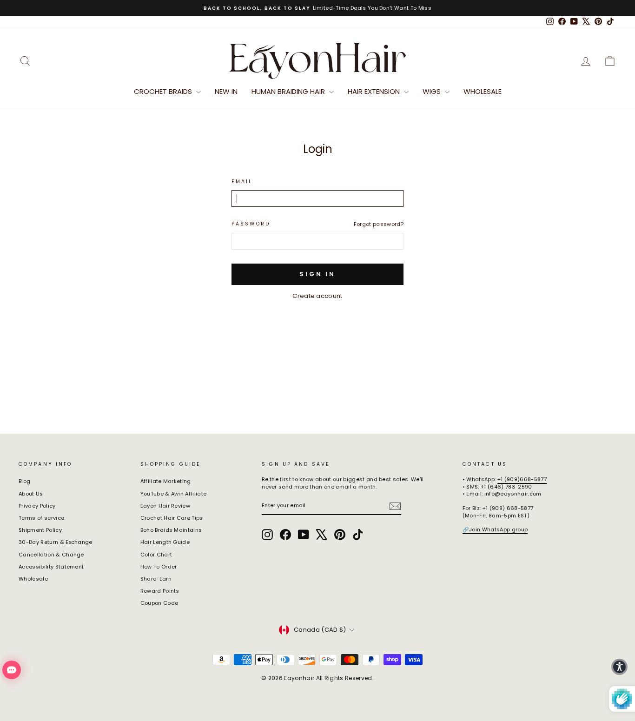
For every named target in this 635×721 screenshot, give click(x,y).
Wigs (433, 91)
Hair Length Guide (165, 542)
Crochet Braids (164, 91)
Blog (24, 481)
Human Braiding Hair (289, 91)
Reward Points (159, 591)
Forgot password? (378, 224)
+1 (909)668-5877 (522, 479)
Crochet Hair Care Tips (171, 518)
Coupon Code (159, 603)
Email (242, 182)
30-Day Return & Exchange (56, 542)
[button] (619, 667)
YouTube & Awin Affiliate (173, 493)
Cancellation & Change (51, 554)
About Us (31, 493)
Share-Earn (156, 578)
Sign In (317, 274)
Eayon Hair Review (165, 505)
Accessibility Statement (51, 566)
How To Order (158, 566)
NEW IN (226, 91)
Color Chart (156, 554)
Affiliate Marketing (165, 481)
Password (251, 224)
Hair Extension (375, 91)
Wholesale (482, 91)
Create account (317, 295)
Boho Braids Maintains (171, 530)
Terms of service (41, 518)
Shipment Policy (40, 530)
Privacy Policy (37, 505)
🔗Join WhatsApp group (495, 529)
